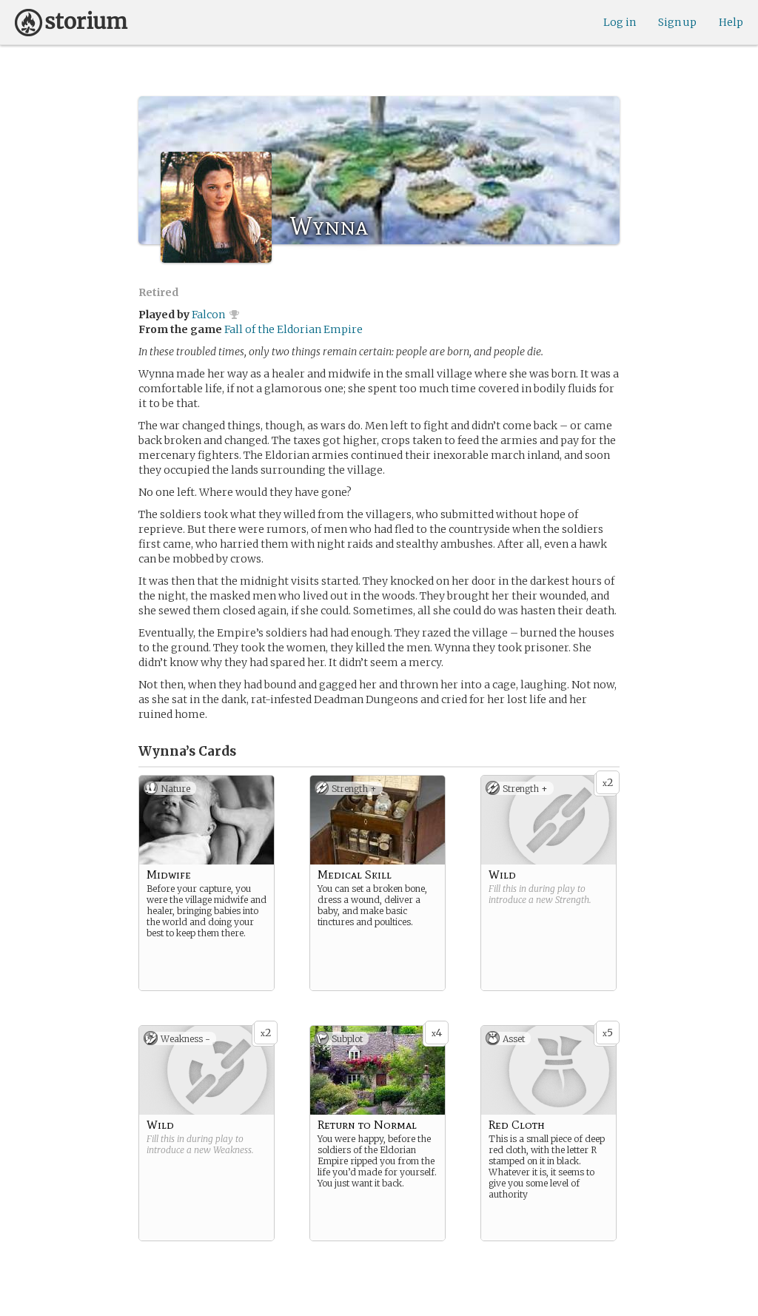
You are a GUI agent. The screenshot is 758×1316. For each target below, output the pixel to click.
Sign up (677, 22)
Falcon (208, 314)
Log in (619, 22)
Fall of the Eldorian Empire (293, 329)
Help (731, 22)
